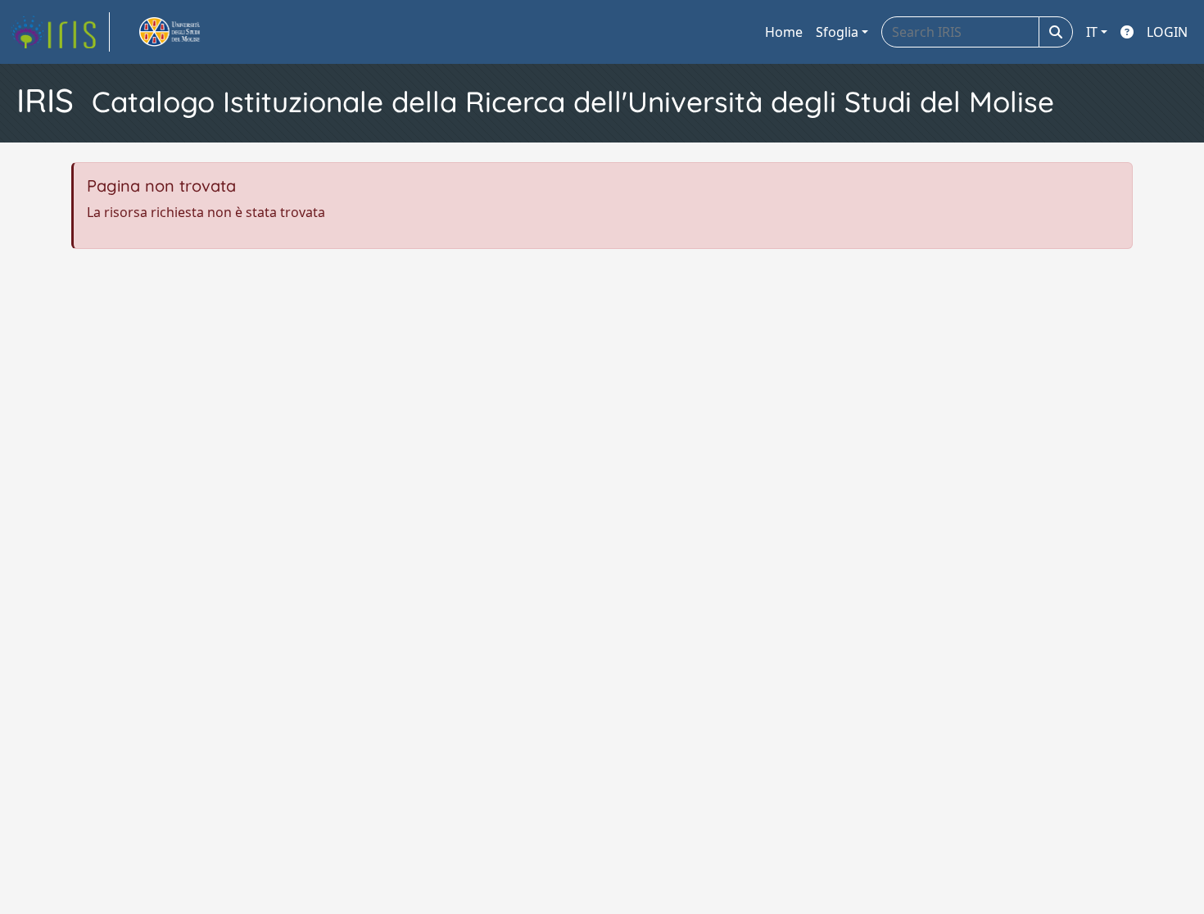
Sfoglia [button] (837, 32)
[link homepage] (60, 32)
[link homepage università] (188, 32)
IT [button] (1092, 32)
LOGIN (1167, 32)
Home (784, 32)
